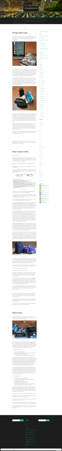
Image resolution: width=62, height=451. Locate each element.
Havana (40, 141)
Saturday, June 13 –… (47, 188)
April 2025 (40, 76)
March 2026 (40, 70)
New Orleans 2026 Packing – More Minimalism (19, 23)
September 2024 (41, 80)
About (17, 18)
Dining (40, 133)
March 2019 (40, 94)
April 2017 (40, 112)
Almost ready (17, 313)
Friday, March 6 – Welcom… (45, 202)
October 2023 (41, 84)
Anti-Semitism (41, 125)
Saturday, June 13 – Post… (44, 185)
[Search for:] (18, 420)
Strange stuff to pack (19, 33)
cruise (40, 131)
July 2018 (40, 104)
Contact (21, 18)
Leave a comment (19, 34)
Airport (40, 123)
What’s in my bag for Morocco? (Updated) (36, 18)
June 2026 (40, 66)
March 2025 (40, 78)
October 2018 (41, 98)
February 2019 (41, 96)
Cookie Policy (14, 449)
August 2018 (41, 102)
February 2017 (41, 116)
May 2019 (40, 92)
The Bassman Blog (31, 8)
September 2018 (41, 100)
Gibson (40, 137)
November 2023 (41, 82)
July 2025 (40, 74)
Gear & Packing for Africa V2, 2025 (18, 21)
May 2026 (40, 68)
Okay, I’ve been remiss (20, 152)
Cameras (40, 129)
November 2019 (41, 88)
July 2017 (40, 108)
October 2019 (41, 90)
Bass (40, 127)
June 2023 (40, 86)
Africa (40, 121)
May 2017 (40, 110)
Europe (40, 135)
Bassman (42, 188)
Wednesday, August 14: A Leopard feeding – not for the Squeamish (34, 21)
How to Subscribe (26, 18)
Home (14, 18)
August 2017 (41, 106)
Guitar (40, 139)
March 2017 (40, 114)
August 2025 (41, 72)
